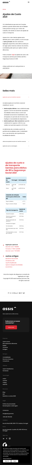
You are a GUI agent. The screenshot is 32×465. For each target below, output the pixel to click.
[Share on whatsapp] (18, 293)
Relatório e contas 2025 (9, 396)
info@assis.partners (8, 413)
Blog (4, 392)
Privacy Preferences (7, 458)
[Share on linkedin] (16, 293)
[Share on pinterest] (14, 293)
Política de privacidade (9, 404)
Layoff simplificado (11, 263)
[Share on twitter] (10, 293)
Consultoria (6, 361)
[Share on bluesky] (20, 293)
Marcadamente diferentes (10, 343)
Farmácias (5, 370)
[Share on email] (24, 293)
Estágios (5, 349)
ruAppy (5, 382)
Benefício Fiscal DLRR (12, 258)
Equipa (4, 345)
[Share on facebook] (8, 293)
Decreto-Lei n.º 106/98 (12, 247)
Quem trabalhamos (8, 369)
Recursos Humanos (8, 359)
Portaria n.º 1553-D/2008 (13, 249)
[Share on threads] (12, 293)
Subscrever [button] (11, 327)
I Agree (14, 461)
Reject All (7, 461)
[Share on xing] (22, 293)
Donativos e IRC (10, 261)
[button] (28, 2)
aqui (13, 55)
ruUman (5, 380)
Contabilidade (6, 357)
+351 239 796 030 (7, 417)
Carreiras (5, 347)
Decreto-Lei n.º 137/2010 (13, 251)
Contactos (6, 410)
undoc (4, 378)
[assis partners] (6, 2)
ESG (4, 394)
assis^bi (5, 384)
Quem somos (6, 341)
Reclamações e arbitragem (10, 406)
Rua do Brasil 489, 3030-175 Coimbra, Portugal (15, 423)
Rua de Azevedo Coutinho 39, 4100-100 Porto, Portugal (15, 430)
